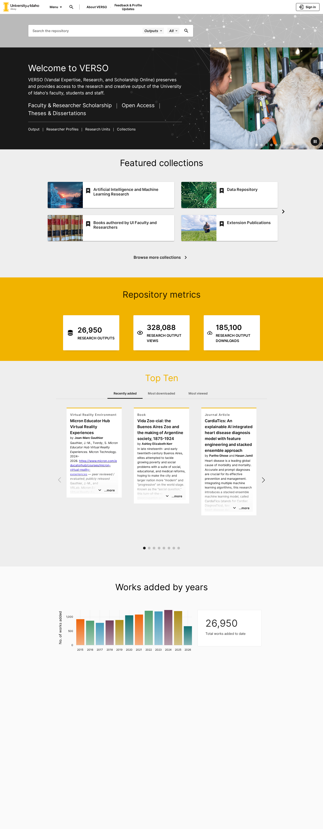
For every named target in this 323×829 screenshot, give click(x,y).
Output (34, 129)
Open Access (138, 105)
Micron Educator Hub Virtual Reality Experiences (90, 426)
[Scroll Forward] (283, 211)
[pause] (315, 141)
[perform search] (186, 30)
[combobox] (87, 30)
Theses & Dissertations (57, 113)
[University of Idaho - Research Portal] (21, 7)
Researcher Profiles (62, 129)
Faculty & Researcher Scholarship (70, 105)
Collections (126, 129)
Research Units (97, 129)
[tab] (125, 393)
